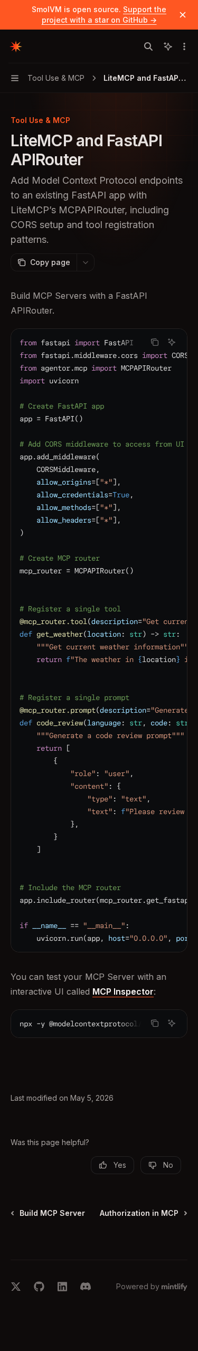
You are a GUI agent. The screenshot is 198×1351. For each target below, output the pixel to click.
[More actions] (184, 46)
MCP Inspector (123, 991)
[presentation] (99, 640)
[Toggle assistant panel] (168, 46)
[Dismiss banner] (183, 15)
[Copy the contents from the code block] (155, 342)
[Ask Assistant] (171, 342)
